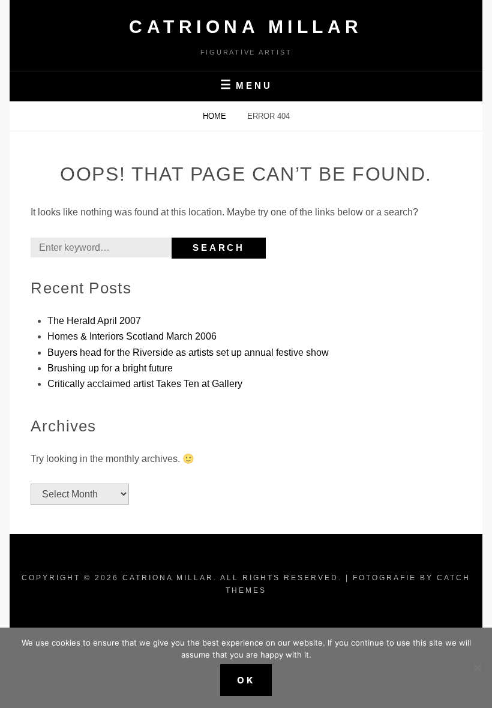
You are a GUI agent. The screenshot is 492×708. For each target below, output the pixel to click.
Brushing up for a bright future (110, 368)
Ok (246, 680)
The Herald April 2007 (94, 321)
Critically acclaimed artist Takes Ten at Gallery (144, 384)
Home (216, 116)
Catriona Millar (246, 27)
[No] (477, 668)
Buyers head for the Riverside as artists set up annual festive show (188, 352)
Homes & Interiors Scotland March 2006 (132, 336)
